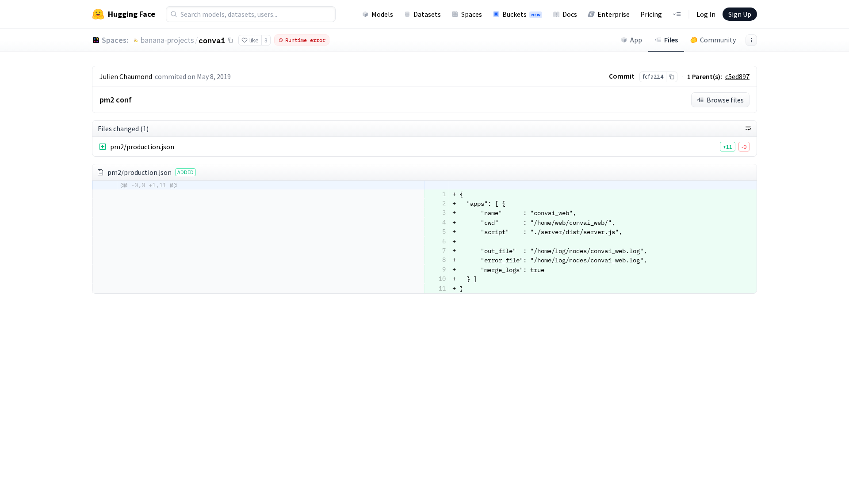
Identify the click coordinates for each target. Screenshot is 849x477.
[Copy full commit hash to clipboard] (671, 77)
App (636, 39)
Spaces (471, 14)
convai (212, 40)
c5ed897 (737, 76)
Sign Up (739, 14)
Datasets (427, 14)
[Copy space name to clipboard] (230, 40)
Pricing (651, 14)
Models (382, 14)
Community (718, 39)
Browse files (725, 99)
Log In (705, 14)
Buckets (521, 14)
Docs (569, 14)
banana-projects (167, 40)
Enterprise (613, 14)
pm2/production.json (142, 146)
